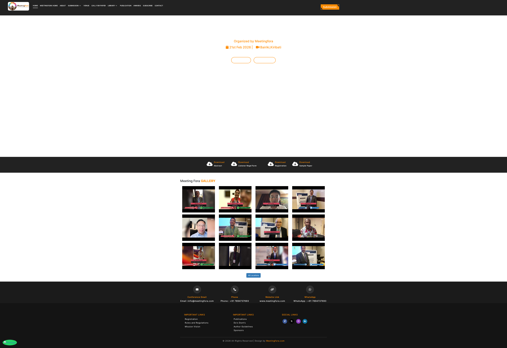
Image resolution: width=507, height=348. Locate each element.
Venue (86, 6)
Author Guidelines (243, 326)
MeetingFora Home (49, 6)
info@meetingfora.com (201, 301)
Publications (240, 319)
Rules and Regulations (196, 323)
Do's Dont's (240, 323)
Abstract (218, 166)
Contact (159, 6)
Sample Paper (305, 166)
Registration (265, 60)
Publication (126, 6)
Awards (137, 6)
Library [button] (111, 6)
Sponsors (239, 330)
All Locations (253, 275)
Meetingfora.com (275, 341)
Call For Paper (98, 6)
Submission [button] (73, 6)
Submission (330, 7)
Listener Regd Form (247, 166)
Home (35, 6)
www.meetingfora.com (272, 301)
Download (219, 162)
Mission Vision (192, 326)
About (63, 6)
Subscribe (148, 6)
